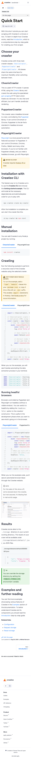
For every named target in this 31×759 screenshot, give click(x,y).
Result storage (9, 630)
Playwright (5, 138)
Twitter (5, 723)
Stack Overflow (7, 719)
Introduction (17, 39)
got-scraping (6, 96)
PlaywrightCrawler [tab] (10, 425)
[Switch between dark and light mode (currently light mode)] (7, 686)
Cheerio (16, 90)
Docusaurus (6, 739)
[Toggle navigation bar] (28, 2)
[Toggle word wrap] (23, 202)
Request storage (10, 627)
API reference (7, 703)
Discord (5, 715)
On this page (6, 15)
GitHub (5, 742)
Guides (5, 695)
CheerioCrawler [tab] (9, 245)
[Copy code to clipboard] (27, 202)
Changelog (6, 707)
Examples (15, 605)
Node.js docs (19, 296)
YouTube (5, 726)
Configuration (9, 624)
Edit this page (8, 637)
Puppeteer (25, 117)
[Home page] (3, 8)
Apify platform (7, 735)
